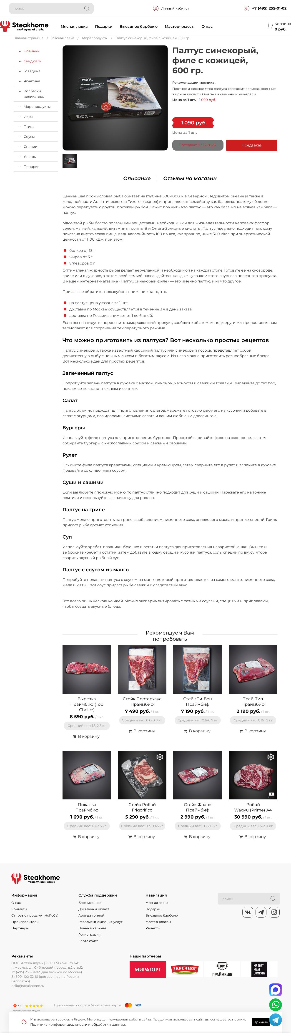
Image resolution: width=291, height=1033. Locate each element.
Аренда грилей (91, 915)
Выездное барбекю (139, 26)
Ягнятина (32, 81)
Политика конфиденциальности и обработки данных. (78, 1024)
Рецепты (153, 928)
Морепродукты (37, 106)
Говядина (32, 71)
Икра (28, 116)
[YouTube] (261, 912)
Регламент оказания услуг (100, 922)
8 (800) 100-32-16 (24, 977)
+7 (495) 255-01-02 (269, 8)
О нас (207, 26)
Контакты (19, 909)
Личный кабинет (175, 8)
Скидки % (32, 61)
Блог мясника (89, 903)
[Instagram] (274, 912)
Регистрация (89, 934)
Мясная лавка (74, 26)
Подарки (103, 26)
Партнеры (20, 928)
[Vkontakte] (247, 912)
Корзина (283, 24)
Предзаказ (252, 145)
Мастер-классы (179, 26)
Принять (260, 1022)
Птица (29, 126)
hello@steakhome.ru (27, 986)
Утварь (30, 156)
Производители (25, 922)
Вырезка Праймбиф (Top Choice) (86, 704)
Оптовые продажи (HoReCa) (34, 915)
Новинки (32, 51)
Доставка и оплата (93, 909)
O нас (16, 903)
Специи (30, 146)
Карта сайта (88, 941)
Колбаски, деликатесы (34, 94)
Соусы (29, 136)
